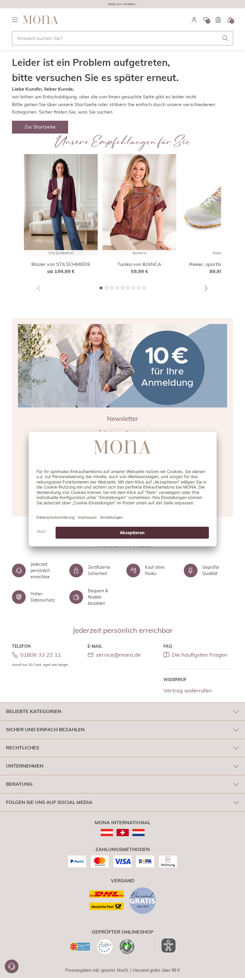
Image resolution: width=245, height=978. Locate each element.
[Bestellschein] (218, 20)
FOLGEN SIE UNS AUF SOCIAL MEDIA (49, 802)
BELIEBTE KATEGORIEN (33, 711)
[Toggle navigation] (15, 20)
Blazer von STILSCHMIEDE (60, 264)
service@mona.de (118, 654)
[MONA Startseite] (41, 19)
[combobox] (122, 38)
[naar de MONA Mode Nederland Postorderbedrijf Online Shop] (138, 832)
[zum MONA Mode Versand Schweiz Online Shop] (123, 832)
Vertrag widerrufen (187, 690)
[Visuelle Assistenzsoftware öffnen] (165, 945)
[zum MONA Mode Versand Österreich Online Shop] (107, 832)
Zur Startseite (40, 127)
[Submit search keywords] (225, 38)
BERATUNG (19, 784)
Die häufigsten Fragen (199, 654)
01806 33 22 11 (40, 654)
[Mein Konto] (194, 20)
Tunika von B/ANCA (139, 264)
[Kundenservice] (12, 966)
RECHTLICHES (22, 748)
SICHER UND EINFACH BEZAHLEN (45, 729)
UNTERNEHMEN (24, 766)
